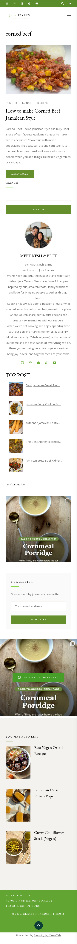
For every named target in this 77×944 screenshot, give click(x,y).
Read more (19, 173)
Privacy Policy (18, 895)
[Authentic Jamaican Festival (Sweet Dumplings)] (16, 427)
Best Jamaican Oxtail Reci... (43, 385)
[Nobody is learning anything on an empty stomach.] (38, 529)
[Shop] (70, 3)
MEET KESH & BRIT (38, 255)
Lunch (27, 103)
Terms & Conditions (23, 905)
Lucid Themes (53, 913)
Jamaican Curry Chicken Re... (43, 404)
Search (38, 209)
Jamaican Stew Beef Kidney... (44, 460)
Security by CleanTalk (47, 935)
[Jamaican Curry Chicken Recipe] (16, 408)
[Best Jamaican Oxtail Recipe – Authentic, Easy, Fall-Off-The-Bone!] (16, 389)
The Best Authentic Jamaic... (43, 441)
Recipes (43, 103)
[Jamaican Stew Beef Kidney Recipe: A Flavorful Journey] (16, 465)
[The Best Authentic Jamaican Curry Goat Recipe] (16, 446)
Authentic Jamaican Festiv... (43, 423)
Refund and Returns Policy (29, 900)
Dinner (12, 103)
